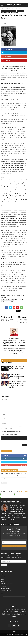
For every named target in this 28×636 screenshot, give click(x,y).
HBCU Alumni (4, 297)
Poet (22, 299)
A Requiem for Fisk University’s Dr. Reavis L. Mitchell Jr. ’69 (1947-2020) (17, 376)
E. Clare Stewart (14, 338)
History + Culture (20, 10)
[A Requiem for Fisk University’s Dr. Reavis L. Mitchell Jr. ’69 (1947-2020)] (5, 376)
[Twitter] (14, 625)
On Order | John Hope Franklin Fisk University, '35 (21, 320)
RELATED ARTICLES (6, 360)
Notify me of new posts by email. (9, 434)
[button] (26, 5)
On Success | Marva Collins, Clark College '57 (7, 320)
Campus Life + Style (4, 10)
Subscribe (23, 465)
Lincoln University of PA (5, 12)
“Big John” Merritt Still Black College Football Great (18, 368)
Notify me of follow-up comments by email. (11, 431)
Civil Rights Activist (16, 295)
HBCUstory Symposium (7, 583)
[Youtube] (18, 625)
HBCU (22, 295)
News (2, 581)
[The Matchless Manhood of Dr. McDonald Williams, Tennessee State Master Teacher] (5, 383)
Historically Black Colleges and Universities (10, 299)
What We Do (4, 576)
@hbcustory (23, 491)
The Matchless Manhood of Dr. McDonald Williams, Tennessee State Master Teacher (17, 384)
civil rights (8, 295)
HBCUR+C (3, 586)
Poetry (2, 301)
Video (2, 593)
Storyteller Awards (5, 588)
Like (25, 455)
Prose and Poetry (14, 12)
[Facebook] (9, 625)
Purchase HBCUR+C (6, 590)
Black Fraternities (13, 10)
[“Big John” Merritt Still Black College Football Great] (5, 368)
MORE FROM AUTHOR (7, 362)
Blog (2, 574)
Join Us (2, 579)
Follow (24, 458)
